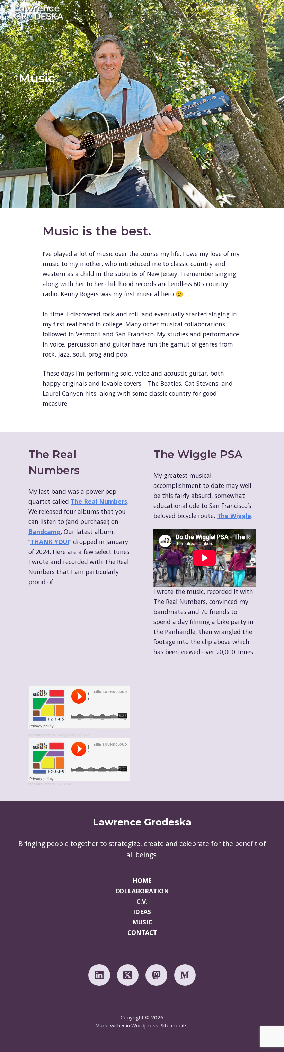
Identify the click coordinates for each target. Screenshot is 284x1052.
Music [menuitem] (142, 922)
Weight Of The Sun (73, 735)
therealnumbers (41, 735)
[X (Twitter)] (128, 975)
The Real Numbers (99, 501)
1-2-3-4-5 (65, 784)
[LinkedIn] (99, 975)
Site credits (174, 1025)
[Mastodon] (156, 975)
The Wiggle (234, 515)
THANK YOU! (49, 541)
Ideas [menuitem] (142, 912)
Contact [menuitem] (142, 933)
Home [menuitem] (142, 881)
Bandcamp (44, 531)
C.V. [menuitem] (142, 901)
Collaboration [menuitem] (142, 891)
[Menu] (267, 12)
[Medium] (185, 975)
